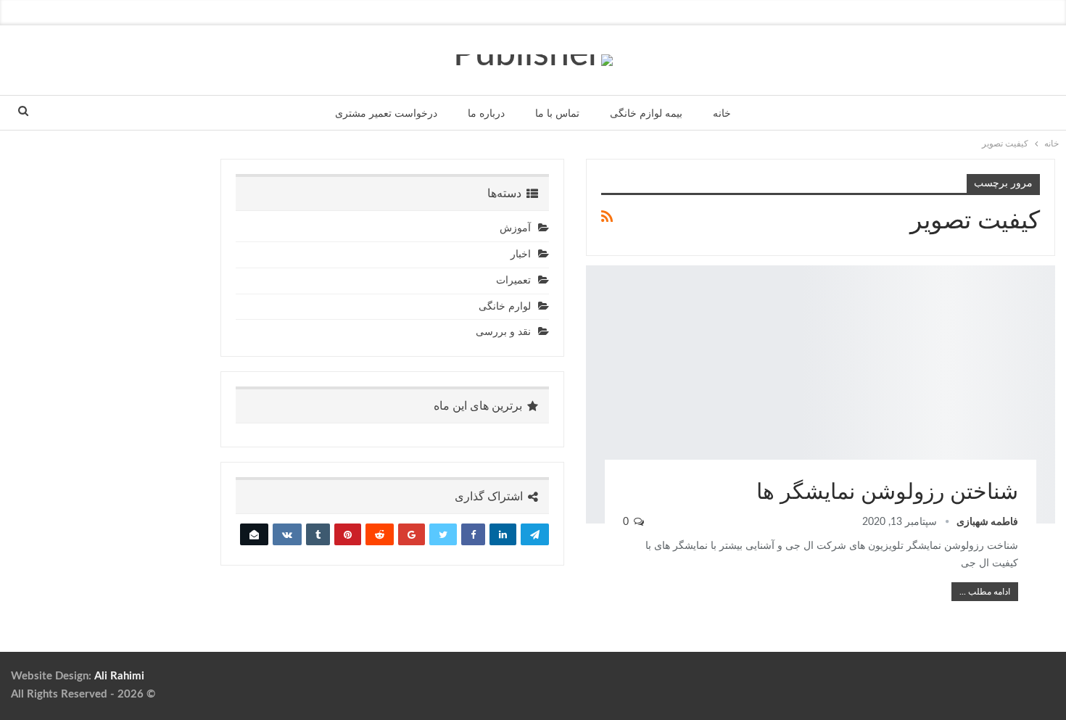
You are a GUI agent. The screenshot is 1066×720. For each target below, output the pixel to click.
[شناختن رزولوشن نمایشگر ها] (820, 394)
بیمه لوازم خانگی (646, 113)
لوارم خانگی (505, 307)
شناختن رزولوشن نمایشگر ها (887, 492)
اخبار (521, 254)
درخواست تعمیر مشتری (386, 113)
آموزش (515, 228)
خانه (722, 113)
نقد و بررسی (1050, 266)
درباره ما (486, 113)
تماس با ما (557, 113)
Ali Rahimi (119, 676)
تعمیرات (513, 281)
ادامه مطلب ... (984, 591)
